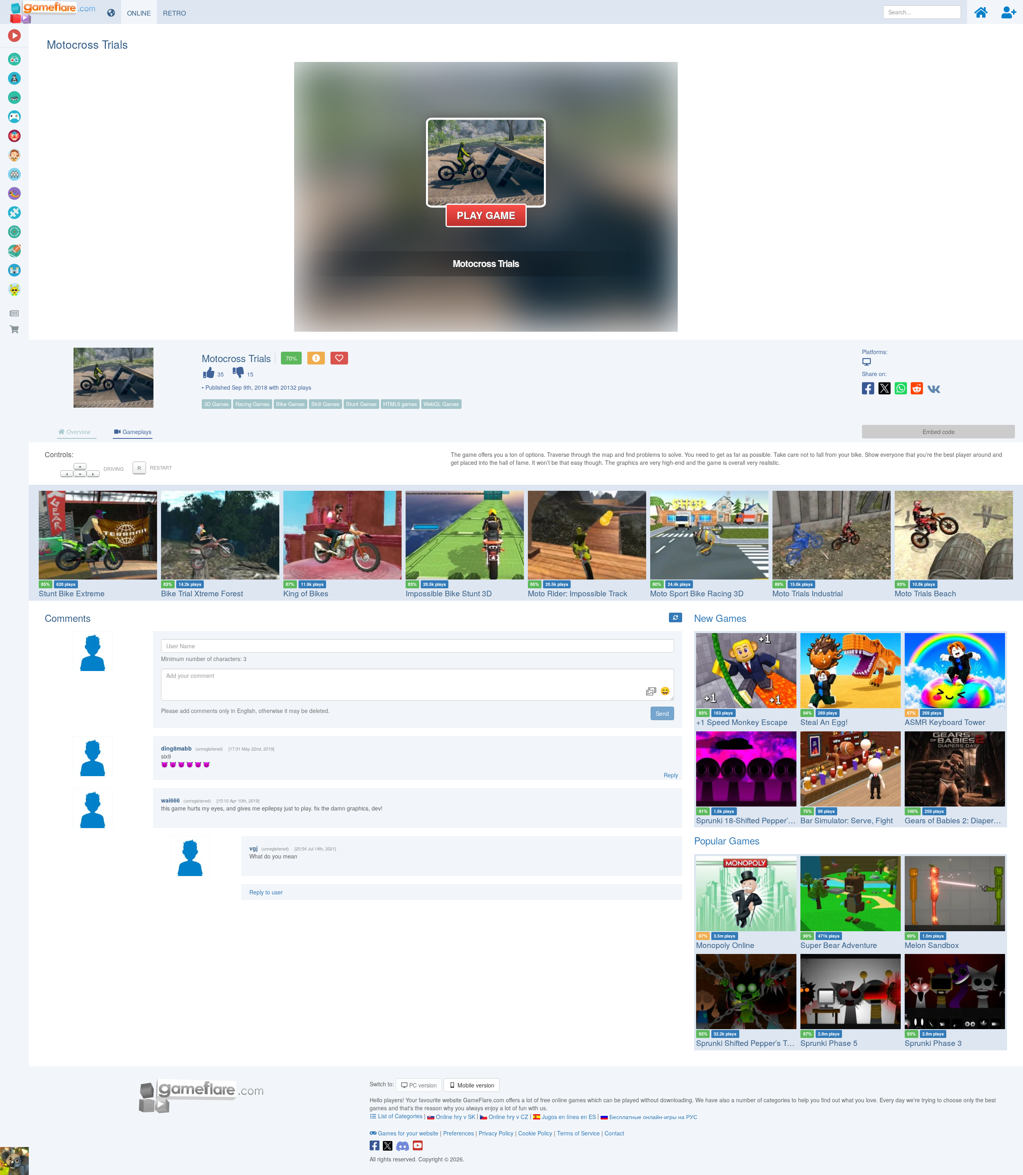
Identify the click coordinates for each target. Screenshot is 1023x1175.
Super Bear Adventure (838, 944)
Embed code (939, 432)
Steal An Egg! (824, 721)
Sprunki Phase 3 (933, 1042)
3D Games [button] (216, 404)
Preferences (459, 1133)
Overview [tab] (77, 432)
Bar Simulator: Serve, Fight (846, 820)
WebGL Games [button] (441, 404)
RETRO (177, 13)
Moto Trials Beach (925, 593)
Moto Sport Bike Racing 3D (697, 593)
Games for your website (408, 1133)
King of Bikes (305, 593)
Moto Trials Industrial (807, 593)
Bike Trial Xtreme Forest (202, 593)
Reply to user (266, 892)
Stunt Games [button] (361, 404)
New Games (720, 618)
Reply (671, 775)
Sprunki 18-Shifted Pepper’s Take (753, 820)
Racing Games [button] (252, 404)
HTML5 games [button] (400, 404)
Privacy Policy (496, 1133)
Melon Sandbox (932, 944)
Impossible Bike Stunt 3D (449, 593)
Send (662, 713)
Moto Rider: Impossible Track (577, 593)
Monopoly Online (725, 944)
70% (291, 358)
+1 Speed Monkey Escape (742, 721)
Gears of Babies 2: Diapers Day (959, 820)
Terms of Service (578, 1133)
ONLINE (142, 13)
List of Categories (400, 1116)
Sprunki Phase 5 (829, 1042)
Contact (614, 1133)
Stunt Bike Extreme (72, 593)
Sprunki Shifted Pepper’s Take (748, 1042)
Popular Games (727, 840)
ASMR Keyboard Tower (945, 721)
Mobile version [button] (475, 1085)
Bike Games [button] (290, 404)
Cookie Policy (535, 1133)
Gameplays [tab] (136, 432)
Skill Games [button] (325, 404)
